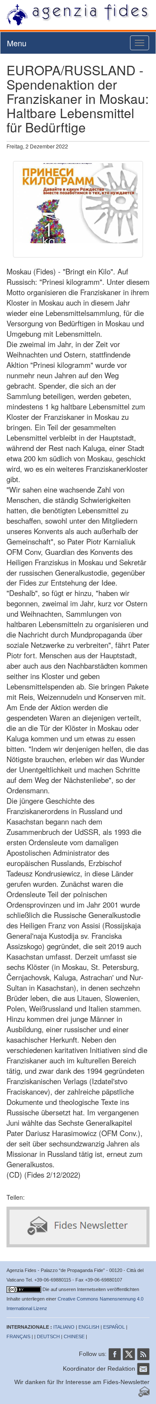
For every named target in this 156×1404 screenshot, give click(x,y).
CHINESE (74, 1336)
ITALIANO (64, 1327)
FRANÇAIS (18, 1336)
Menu (16, 42)
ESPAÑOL (114, 1327)
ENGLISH (88, 1327)
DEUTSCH (48, 1336)
